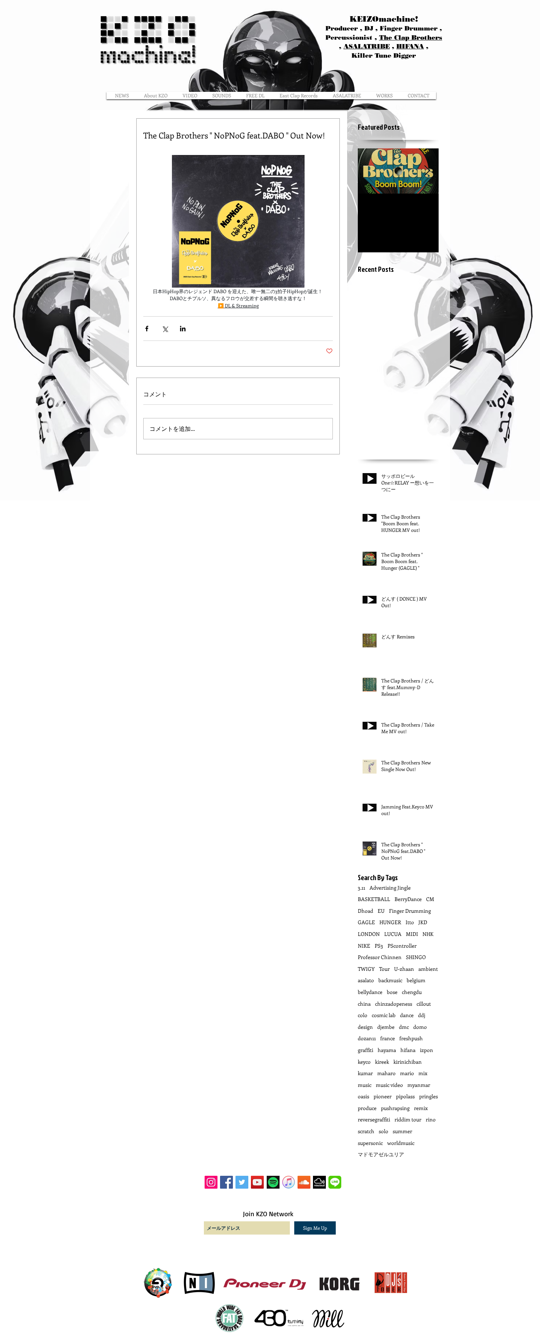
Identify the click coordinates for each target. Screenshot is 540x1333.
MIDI (412, 933)
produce (367, 1108)
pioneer (383, 1096)
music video (389, 1084)
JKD (422, 922)
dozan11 (367, 1038)
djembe (386, 1026)
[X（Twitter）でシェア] (164, 328)
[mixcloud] (319, 1182)
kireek (382, 1061)
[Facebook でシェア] (146, 328)
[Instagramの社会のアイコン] (211, 1182)
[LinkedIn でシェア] (182, 328)
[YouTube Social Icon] (257, 1182)
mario (407, 1073)
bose (392, 991)
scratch (366, 1131)
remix (421, 1108)
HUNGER (390, 922)
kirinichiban (407, 1061)
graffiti (365, 1049)
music (364, 1084)
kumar (365, 1073)
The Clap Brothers (410, 37)
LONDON (369, 933)
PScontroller (402, 945)
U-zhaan (404, 968)
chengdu (412, 991)
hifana (407, 1049)
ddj (421, 1015)
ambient (428, 968)
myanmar (418, 1084)
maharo (386, 1073)
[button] (384, 95)
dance (407, 1015)
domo (420, 1026)
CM (430, 899)
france (387, 1038)
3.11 (361, 887)
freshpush (411, 1038)
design (365, 1026)
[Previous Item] (369, 171)
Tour (384, 968)
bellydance (370, 991)
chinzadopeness (393, 1003)
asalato (366, 980)
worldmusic (400, 1142)
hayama (387, 1049)
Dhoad (365, 910)
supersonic (370, 1142)
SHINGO (416, 957)
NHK (427, 933)
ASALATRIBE (366, 46)
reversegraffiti (374, 1119)
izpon (426, 1049)
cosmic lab (384, 1015)
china (364, 1003)
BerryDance (408, 899)
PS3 (379, 945)
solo (383, 1131)
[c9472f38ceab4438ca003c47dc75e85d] (288, 1182)
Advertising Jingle (390, 887)
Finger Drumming (410, 910)
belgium (416, 980)
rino (431, 1119)
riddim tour (408, 1119)
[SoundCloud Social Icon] (304, 1182)
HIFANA (410, 46)
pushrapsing (395, 1108)
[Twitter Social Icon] (241, 1182)
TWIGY (366, 968)
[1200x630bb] (273, 1182)
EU (381, 910)
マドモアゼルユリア (381, 1154)
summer (402, 1131)
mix (422, 1073)
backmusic (390, 980)
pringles (428, 1096)
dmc (404, 1026)
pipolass (405, 1096)
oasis (363, 1096)
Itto (410, 922)
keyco (364, 1061)
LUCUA (393, 933)
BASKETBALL (374, 899)
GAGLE (366, 922)
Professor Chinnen (380, 957)
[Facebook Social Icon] (226, 1182)
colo (362, 1015)
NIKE (364, 945)
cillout (424, 1003)
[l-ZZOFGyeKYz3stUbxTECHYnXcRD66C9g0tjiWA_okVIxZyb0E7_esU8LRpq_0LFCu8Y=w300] (334, 1182)
